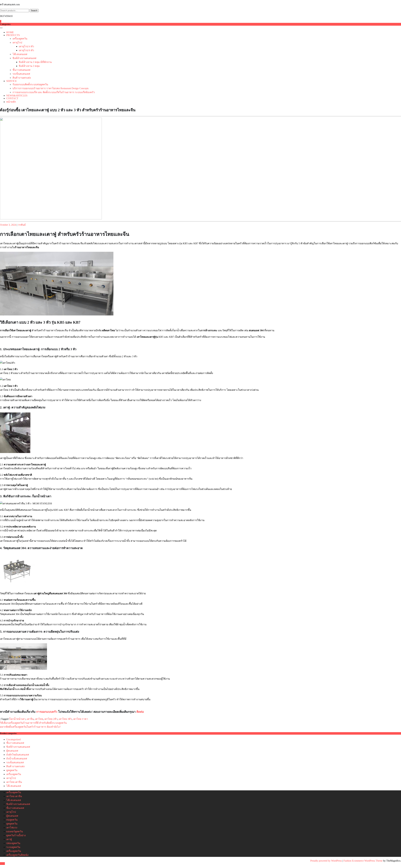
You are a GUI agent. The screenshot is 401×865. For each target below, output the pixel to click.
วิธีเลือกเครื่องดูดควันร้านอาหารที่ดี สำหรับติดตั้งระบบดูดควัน (33, 723)
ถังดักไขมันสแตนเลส (17, 754)
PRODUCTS (13, 35)
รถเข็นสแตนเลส (21, 73)
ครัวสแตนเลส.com (10, 4)
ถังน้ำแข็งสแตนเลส (16, 758)
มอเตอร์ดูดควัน (14, 831)
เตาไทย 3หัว (65, 719)
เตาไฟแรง (11, 827)
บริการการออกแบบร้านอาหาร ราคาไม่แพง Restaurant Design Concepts (51, 88)
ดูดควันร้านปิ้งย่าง (16, 835)
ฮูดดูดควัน (11, 770)
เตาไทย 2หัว (50, 719)
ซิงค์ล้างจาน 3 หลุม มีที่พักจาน (35, 62)
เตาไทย (39, 719)
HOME (10, 32)
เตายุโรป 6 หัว (26, 50)
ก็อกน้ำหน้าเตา (17, 719)
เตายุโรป (17, 42)
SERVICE (11, 81)
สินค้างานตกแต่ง (22, 77)
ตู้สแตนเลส (12, 750)
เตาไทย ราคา (80, 719)
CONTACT (12, 98)
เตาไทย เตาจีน (14, 782)
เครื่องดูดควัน (20, 38)
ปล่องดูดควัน (13, 843)
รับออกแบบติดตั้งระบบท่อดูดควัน (30, 84)
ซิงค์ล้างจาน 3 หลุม (29, 66)
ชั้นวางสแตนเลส (21, 70)
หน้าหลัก (11, 101)
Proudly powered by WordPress (326, 860)
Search (34, 10)
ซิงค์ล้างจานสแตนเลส (24, 58)
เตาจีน (30, 719)
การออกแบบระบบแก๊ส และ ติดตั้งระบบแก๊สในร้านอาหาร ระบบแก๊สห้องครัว (54, 92)
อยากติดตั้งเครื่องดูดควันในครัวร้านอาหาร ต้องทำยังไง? (30, 726)
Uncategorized (13, 739)
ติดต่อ (140, 711)
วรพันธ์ (22, 224)
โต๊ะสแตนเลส (20, 54)
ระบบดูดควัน (13, 847)
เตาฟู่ (9, 839)
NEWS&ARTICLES (16, 95)
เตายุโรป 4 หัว (26, 46)
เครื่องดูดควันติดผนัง (17, 855)
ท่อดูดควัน (12, 819)
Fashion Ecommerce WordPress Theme (363, 860)
